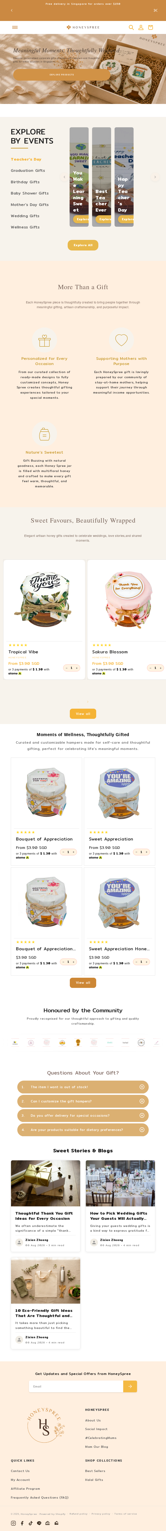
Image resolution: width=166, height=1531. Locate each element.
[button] (15, 27)
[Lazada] (56, 1523)
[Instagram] (13, 1523)
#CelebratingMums (101, 1437)
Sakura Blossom (110, 651)
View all (83, 713)
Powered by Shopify (52, 1514)
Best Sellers (95, 1471)
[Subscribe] (130, 1386)
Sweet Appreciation (111, 839)
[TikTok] (30, 1523)
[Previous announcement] (11, 10)
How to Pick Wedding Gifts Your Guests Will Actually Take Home (118, 1218)
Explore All (83, 245)
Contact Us (20, 1471)
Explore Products (62, 75)
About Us (93, 1420)
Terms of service (125, 1514)
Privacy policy (101, 1514)
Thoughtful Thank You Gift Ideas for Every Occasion (44, 1216)
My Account (20, 1479)
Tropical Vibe (23, 651)
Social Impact (96, 1429)
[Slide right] (88, 701)
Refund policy (79, 1514)
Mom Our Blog (96, 1446)
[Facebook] (22, 1523)
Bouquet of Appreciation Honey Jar (44, 948)
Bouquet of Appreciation (44, 839)
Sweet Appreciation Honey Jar (119, 948)
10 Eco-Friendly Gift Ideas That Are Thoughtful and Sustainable (44, 1315)
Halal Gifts (94, 1479)
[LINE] (39, 1523)
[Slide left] (78, 701)
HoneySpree (29, 1514)
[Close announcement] (156, 10)
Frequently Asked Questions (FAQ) (39, 1497)
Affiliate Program (25, 1488)
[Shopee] (48, 1523)
